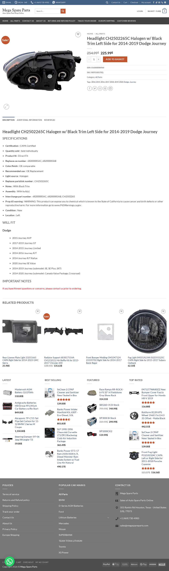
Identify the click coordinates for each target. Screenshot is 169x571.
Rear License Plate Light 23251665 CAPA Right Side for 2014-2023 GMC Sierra (20, 360)
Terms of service (10, 494)
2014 (93, 82)
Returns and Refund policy (61, 21)
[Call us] (162, 2)
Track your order (87, 21)
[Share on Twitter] (94, 88)
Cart (125, 2)
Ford (61, 511)
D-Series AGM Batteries (71, 505)
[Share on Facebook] (89, 88)
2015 (98, 82)
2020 (121, 82)
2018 (112, 82)
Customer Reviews (126, 21)
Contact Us (115, 2)
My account (146, 2)
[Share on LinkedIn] (110, 88)
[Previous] (2, 340)
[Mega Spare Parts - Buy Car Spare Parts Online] (16, 11)
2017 (107, 82)
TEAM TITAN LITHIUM (70, 540)
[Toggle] (108, 517)
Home (5, 21)
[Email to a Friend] (100, 88)
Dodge (126, 82)
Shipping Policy (10, 505)
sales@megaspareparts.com (134, 525)
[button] (140, 11)
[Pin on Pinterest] (105, 88)
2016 (103, 82)
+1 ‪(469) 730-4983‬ (129, 518)
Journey (133, 82)
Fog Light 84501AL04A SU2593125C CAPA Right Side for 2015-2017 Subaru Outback (147, 360)
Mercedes (64, 523)
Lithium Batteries (67, 517)
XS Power (64, 552)
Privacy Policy (9, 529)
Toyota (62, 546)
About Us (41, 21)
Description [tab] (8, 120)
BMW (62, 500)
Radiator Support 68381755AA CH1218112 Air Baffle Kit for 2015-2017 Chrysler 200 (61, 360)
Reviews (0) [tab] (49, 120)
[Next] (166, 340)
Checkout (134, 2)
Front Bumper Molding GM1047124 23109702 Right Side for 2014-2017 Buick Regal (104, 360)
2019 (116, 82)
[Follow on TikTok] (156, 2)
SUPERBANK (65, 534)
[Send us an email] (159, 2)
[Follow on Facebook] (154, 2)
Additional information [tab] (29, 120)
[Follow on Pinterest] (165, 2)
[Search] (107, 2)
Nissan (62, 529)
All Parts (15, 21)
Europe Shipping (107, 21)
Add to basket (115, 59)
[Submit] (63, 11)
